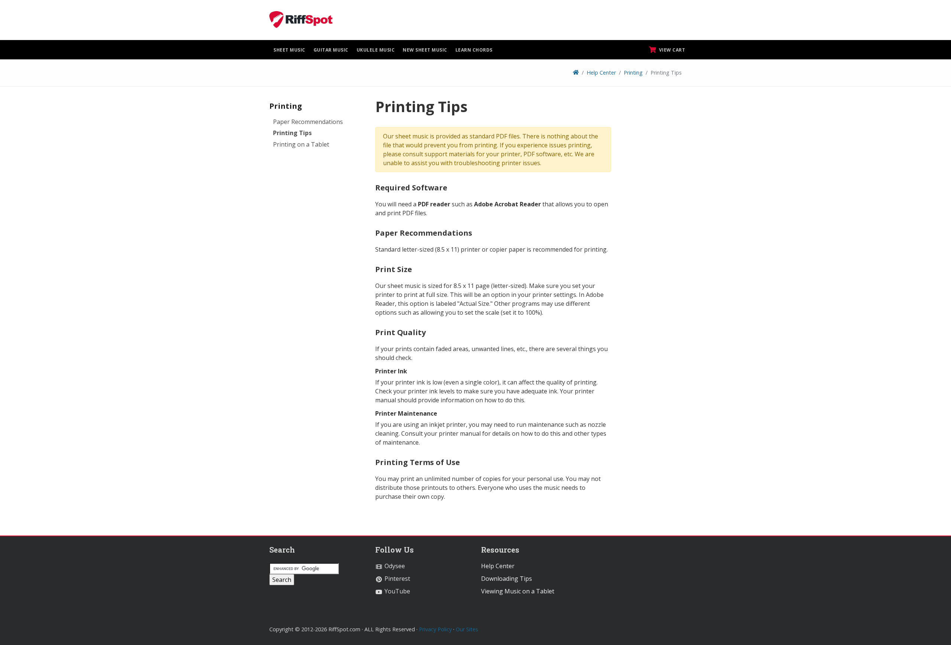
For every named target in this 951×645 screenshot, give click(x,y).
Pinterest (396, 578)
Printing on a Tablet (301, 144)
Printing (633, 72)
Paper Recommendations (308, 122)
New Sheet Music (425, 50)
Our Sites (467, 629)
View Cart (671, 50)
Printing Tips (292, 133)
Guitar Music (331, 50)
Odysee (394, 566)
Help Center (601, 72)
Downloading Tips (506, 578)
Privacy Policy (435, 629)
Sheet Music (289, 50)
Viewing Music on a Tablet (517, 591)
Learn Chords (474, 50)
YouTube (396, 591)
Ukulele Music (376, 50)
